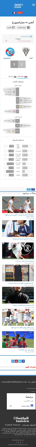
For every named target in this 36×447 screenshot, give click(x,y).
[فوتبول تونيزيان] (18, 5)
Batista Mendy (27, 106)
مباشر (20, 12)
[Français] (14, 12)
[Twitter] (19, 361)
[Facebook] (23, 361)
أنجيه (30, 58)
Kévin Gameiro (7, 89)
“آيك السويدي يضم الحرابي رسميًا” (23, 305)
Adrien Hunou (27, 98)
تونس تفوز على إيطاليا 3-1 (26, 349)
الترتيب (9, 27)
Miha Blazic (8, 111)
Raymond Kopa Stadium (24, 41)
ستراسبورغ (7, 58)
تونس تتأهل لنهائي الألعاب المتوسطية (22, 327)
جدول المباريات (21, 27)
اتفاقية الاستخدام (31, 388)
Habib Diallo (7, 121)
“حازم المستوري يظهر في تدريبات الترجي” (21, 283)
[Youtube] (16, 361)
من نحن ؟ (33, 391)
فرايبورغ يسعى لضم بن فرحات (25, 261)
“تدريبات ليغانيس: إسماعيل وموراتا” (23, 239)
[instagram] (12, 361)
